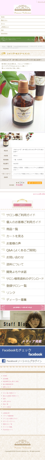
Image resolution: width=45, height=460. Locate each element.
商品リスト (4, 20)
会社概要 (5, 378)
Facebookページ (8, 429)
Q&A (2, 30)
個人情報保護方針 (8, 384)
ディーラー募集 (7, 427)
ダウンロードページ (9, 421)
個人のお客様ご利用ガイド (11, 396)
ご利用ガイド (5, 27)
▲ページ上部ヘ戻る (39, 194)
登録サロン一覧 (7, 424)
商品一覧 (5, 404)
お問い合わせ (7, 401)
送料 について (7, 387)
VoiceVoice (4, 33)
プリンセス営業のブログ (10, 418)
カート (3, 23)
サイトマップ (41, 2)
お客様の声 (6, 413)
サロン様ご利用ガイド (9, 393)
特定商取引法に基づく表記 (11, 381)
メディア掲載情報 (8, 416)
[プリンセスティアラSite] (22, 9)
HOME (5, 376)
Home (2, 17)
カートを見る (7, 407)
